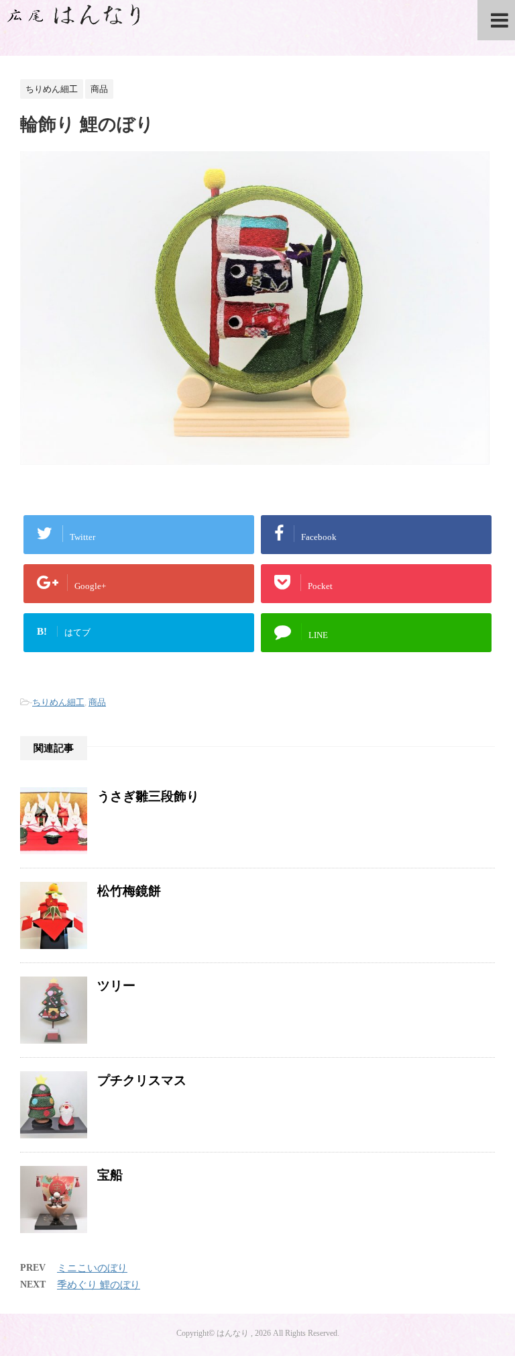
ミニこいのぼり (92, 1268)
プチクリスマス (141, 1080)
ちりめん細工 (58, 702)
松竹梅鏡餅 (129, 891)
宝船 (110, 1175)
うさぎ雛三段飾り (148, 796)
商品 (97, 702)
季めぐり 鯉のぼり (98, 1284)
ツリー (116, 986)
